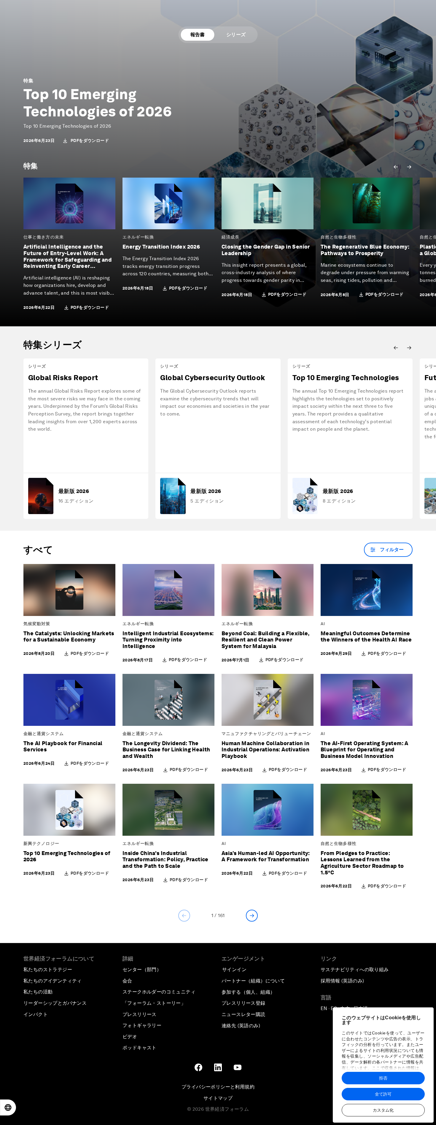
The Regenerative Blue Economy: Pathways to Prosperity (365, 250)
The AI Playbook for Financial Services (63, 746)
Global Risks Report (63, 377)
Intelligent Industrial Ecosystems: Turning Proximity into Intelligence (168, 639)
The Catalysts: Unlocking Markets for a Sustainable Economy (68, 636)
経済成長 (230, 237)
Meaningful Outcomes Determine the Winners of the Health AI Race (366, 636)
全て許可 (383, 1094)
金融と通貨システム (43, 733)
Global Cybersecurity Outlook (212, 377)
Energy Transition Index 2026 (161, 247)
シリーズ (236, 34)
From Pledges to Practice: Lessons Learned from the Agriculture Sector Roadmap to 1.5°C (362, 863)
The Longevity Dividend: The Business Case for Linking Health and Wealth (166, 749)
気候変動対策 (36, 623)
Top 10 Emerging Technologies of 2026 (97, 103)
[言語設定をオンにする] (8, 1107)
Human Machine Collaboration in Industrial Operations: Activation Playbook (265, 749)
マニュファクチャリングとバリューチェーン (266, 733)
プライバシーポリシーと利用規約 (218, 1087)
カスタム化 (383, 1110)
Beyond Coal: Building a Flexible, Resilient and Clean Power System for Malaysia (265, 639)
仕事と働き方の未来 (43, 237)
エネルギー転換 (138, 237)
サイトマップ (218, 1098)
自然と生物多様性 (339, 237)
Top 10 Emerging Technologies (345, 377)
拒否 (383, 1078)
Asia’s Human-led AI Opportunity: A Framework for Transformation (266, 856)
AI (323, 623)
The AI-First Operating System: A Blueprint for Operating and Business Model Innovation (364, 749)
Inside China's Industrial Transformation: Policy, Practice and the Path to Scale (165, 859)
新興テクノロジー (41, 843)
